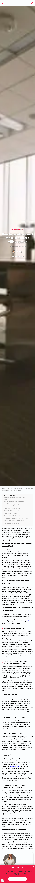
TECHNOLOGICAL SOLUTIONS (13, 515)
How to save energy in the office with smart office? (15, 506)
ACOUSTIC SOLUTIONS (12, 513)
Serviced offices (17, 229)
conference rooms (15, 766)
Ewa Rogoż (20, 252)
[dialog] (2, 880)
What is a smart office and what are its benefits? (14, 502)
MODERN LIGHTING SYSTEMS (13, 508)
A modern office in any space (11, 523)
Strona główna (6, 488)
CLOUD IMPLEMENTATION (12, 517)
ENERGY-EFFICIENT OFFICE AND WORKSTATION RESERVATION (14, 511)
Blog (12, 488)
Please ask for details (17, 879)
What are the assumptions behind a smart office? (15, 498)
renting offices (29, 620)
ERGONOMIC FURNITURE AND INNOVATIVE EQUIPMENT (16, 521)
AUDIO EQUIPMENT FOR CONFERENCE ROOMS (17, 518)
